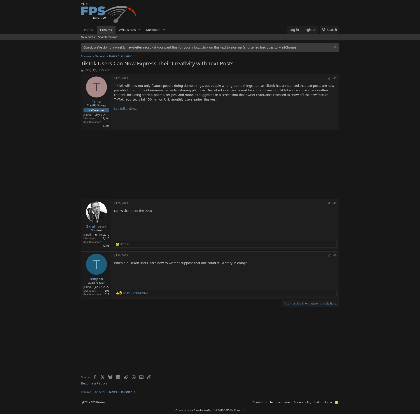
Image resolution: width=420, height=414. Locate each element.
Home (88, 29)
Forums (106, 29)
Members (153, 29)
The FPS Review (95, 402)
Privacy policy (302, 402)
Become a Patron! (94, 383)
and (135, 293)
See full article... (126, 108)
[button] (139, 30)
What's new (127, 29)
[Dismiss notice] (335, 47)
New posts (88, 37)
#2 (335, 203)
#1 (335, 78)
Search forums (107, 37)
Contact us (260, 402)
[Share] (329, 78)
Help (317, 402)
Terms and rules (280, 402)
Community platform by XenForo (210, 410)
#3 (335, 255)
